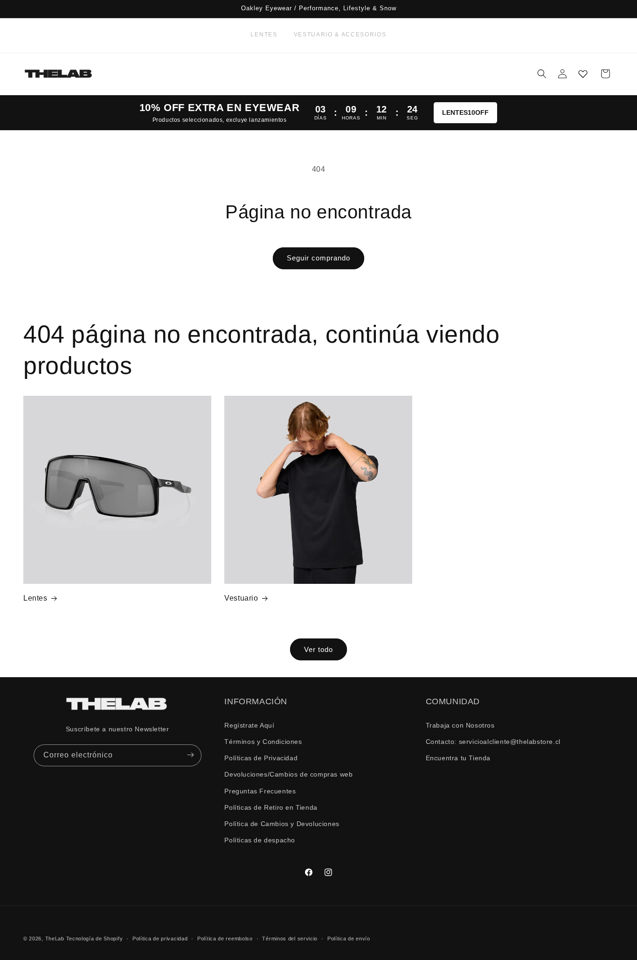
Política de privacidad (159, 938)
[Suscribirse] (190, 755)
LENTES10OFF (465, 112)
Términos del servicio (290, 938)
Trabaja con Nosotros (460, 725)
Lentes (263, 34)
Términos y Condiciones (263, 741)
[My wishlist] (583, 73)
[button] (542, 73)
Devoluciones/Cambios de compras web (288, 774)
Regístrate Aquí (249, 725)
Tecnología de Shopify (94, 938)
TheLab (54, 938)
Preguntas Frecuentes (260, 790)
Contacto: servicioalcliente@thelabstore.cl (493, 741)
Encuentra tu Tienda (458, 757)
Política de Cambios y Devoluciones (281, 823)
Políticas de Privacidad (261, 757)
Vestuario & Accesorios (340, 34)
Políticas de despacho (259, 839)
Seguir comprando (318, 258)
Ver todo (318, 649)
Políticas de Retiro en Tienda (270, 807)
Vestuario (241, 598)
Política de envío (348, 938)
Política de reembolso (225, 938)
